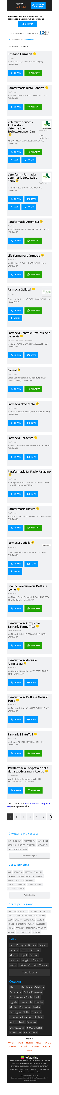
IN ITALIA (35, 1046)
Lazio (37, 997)
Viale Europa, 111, (16, 229)
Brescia (28, 872)
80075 (39, 671)
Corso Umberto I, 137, (18, 299)
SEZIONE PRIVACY (30, 1032)
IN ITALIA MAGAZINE (34, 1028)
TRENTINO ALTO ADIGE (36, 928)
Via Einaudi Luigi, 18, (18, 634)
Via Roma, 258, (15, 187)
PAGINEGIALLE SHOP (42, 1061)
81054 (28, 229)
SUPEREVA (44, 1066)
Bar (9, 841)
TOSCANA (20, 928)
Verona (20, 888)
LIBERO (11, 1061)
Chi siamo (13, 1069)
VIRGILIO (18, 1061)
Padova (20, 880)
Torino (38, 884)
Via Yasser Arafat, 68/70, (19, 411)
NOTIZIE (11, 1043)
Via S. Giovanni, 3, (16, 343)
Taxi (25, 849)
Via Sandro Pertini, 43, (18, 516)
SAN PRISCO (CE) (40, 229)
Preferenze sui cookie (26, 1072)
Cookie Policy (44, 1069)
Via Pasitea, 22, (15, 61)
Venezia (11, 888)
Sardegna (15, 1012)
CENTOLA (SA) (14, 380)
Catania (11, 876)
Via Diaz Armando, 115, (19, 445)
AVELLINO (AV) (43, 708)
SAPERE (48, 1043)
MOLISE (10, 924)
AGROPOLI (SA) (15, 781)
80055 (33, 445)
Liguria (13, 1002)
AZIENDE (46, 1046)
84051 (43, 377)
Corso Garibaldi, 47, (17, 552)
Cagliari (38, 872)
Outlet (21, 845)
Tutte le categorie (29, 855)
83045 (30, 552)
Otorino (11, 845)
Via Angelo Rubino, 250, (19, 482)
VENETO (36, 932)
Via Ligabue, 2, (15, 263)
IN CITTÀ (23, 1046)
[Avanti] (49, 816)
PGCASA (15, 1063)
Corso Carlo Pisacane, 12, (20, 377)
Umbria (38, 1017)
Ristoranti (43, 845)
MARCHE (40, 920)
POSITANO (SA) (36, 61)
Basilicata (26, 987)
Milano (39, 876)
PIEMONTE (21, 924)
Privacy (33, 1069)
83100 (32, 708)
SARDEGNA (41, 924)
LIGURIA (18, 920)
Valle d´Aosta (17, 1022)
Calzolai (17, 841)
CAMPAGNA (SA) (42, 299)
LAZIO (10, 920)
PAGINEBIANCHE (26, 1063)
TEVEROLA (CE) (35, 187)
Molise (13, 1007)
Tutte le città (29, 895)
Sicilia (26, 1012)
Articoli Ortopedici (14, 631)
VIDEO (38, 1043)
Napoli (10, 880)
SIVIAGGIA (15, 1066)
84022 (32, 299)
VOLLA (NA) (39, 634)
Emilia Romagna (33, 992)
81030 (25, 187)
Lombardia (25, 1002)
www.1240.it (33, 33)
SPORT (20, 1043)
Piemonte (25, 1007)
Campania (15, 992)
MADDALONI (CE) (39, 343)
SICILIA (10, 928)
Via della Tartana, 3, (17, 95)
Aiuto (38, 1072)
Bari (9, 872)
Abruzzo (14, 987)
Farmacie (11, 58)
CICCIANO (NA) (43, 516)
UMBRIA (10, 932)
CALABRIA (34, 911)
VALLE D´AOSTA (24, 932)
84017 (25, 61)
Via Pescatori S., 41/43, (19, 708)
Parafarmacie (12, 92)
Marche (38, 1002)
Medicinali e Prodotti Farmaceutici (20, 340)
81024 (28, 343)
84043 (38, 779)
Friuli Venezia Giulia (21, 997)
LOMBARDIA (29, 920)
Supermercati (14, 849)
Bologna (18, 872)
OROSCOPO (12, 1046)
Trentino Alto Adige (21, 1017)
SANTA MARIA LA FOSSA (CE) (31, 140)
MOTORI (29, 1043)
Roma (30, 884)
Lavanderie (43, 841)
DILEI (45, 1063)
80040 (31, 634)
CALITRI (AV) (39, 552)
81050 (14, 140)
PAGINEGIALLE (28, 1061)
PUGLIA (31, 924)
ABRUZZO (11, 911)
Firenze (20, 876)
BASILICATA (22, 911)
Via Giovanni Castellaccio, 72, (22, 671)
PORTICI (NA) (43, 445)
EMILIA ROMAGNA (15, 915)
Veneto (31, 1022)
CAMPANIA (13, 64)
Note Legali (24, 1069)
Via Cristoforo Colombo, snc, (21, 779)
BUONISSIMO (34, 1066)
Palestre (31, 845)
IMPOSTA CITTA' (15, 1032)
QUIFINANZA (24, 1066)
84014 (38, 597)
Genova (30, 876)
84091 (25, 263)
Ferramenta (29, 841)
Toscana (36, 1012)
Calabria (39, 987)
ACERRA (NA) (44, 411)
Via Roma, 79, (14, 742)
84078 (33, 482)
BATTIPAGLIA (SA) (36, 263)
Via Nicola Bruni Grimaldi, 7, (21, 597)
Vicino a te (23, 46)
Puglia (36, 1007)
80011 (34, 411)
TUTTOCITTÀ (37, 1063)
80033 (32, 516)
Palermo (30, 880)
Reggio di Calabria (16, 884)
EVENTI (29, 1050)
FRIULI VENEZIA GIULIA (35, 915)
